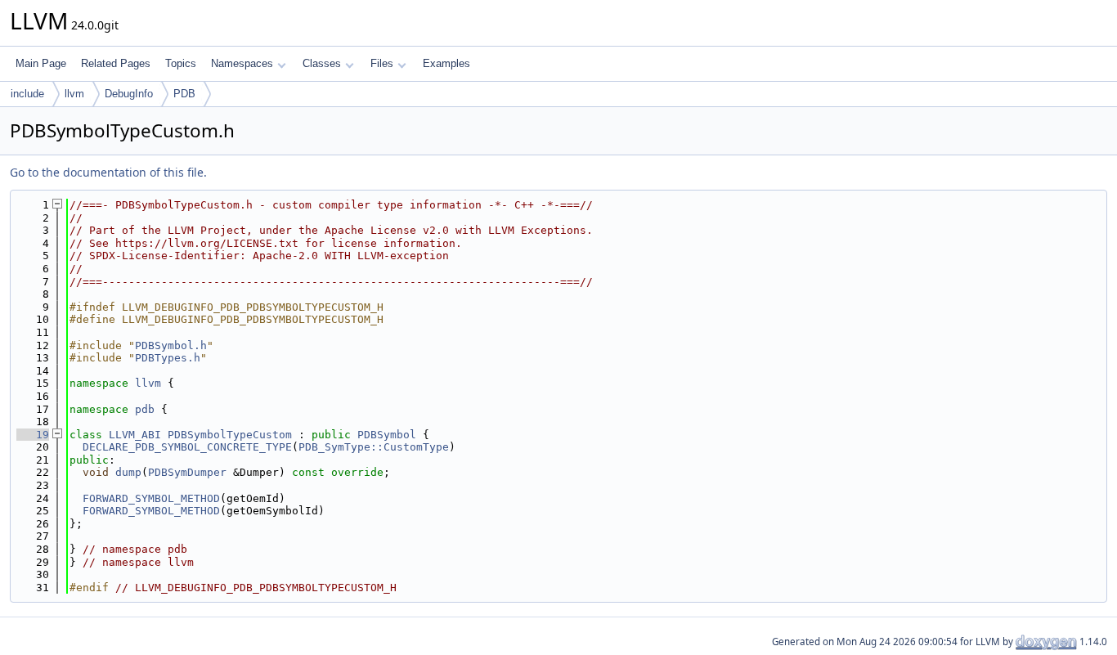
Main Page (41, 63)
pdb (145, 409)
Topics (180, 63)
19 (32, 434)
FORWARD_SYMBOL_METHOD (151, 498)
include (27, 93)
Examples (446, 63)
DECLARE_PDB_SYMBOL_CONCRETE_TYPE (187, 447)
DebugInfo (129, 93)
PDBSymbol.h (171, 345)
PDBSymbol (386, 434)
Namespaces (242, 63)
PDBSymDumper (187, 472)
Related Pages (115, 63)
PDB (184, 93)
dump (128, 472)
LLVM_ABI (135, 434)
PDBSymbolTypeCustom (230, 434)
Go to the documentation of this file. (108, 172)
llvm (74, 93)
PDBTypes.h (167, 358)
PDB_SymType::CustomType (373, 447)
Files (381, 63)
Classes (322, 63)
